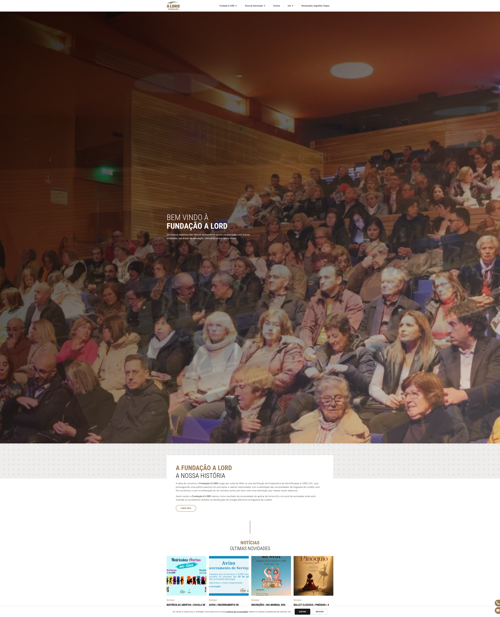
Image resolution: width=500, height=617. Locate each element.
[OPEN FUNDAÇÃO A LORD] (236, 6)
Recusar (319, 611)
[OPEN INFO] (293, 6)
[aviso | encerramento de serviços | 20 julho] (229, 576)
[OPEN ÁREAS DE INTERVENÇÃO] (264, 6)
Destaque (171, 600)
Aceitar (302, 611)
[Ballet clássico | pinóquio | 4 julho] (313, 576)
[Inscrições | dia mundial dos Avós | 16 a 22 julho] (271, 576)
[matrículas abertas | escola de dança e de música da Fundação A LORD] (186, 576)
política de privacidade (237, 611)
